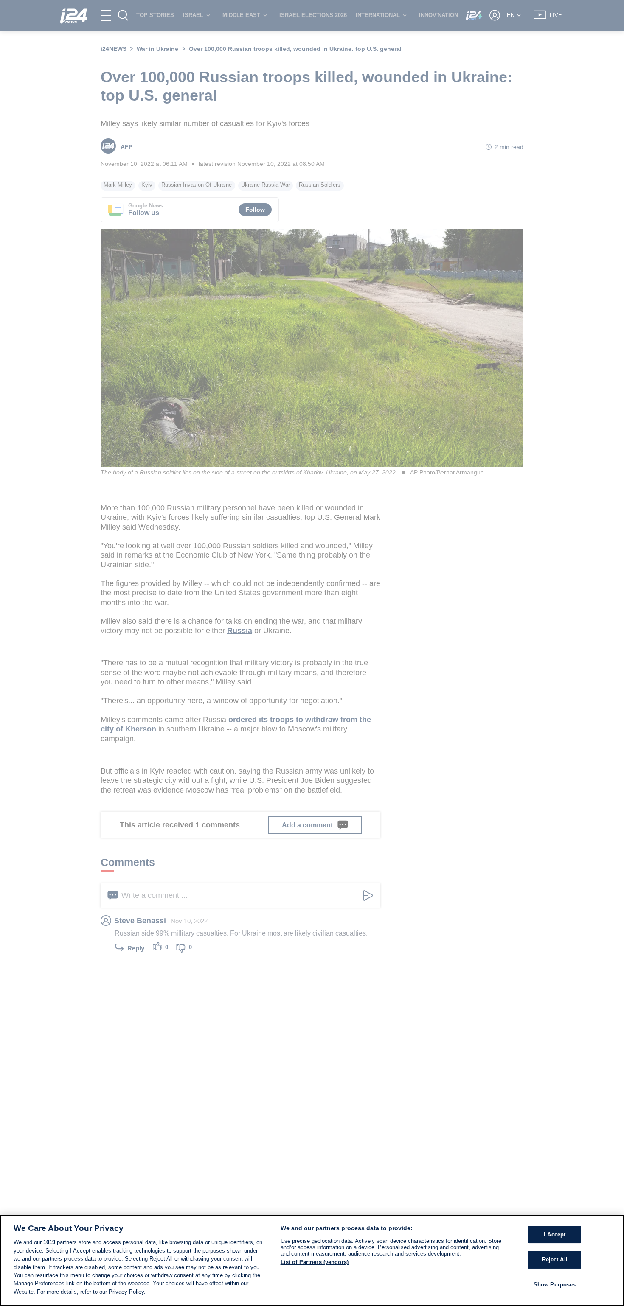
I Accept (554, 1234)
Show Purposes (555, 1284)
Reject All (555, 1259)
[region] (312, 1260)
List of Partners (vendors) (315, 1262)
